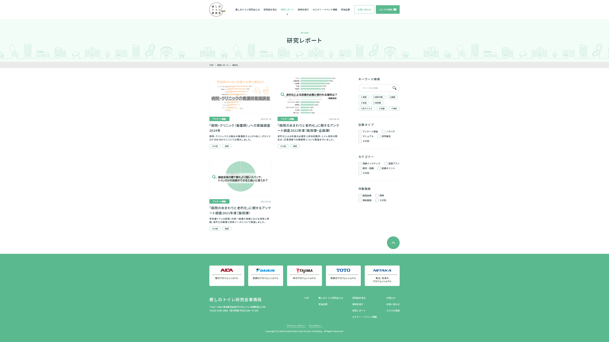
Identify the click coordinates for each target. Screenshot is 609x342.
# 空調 (392, 97)
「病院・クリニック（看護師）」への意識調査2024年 (239, 128)
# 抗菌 (382, 108)
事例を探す (303, 9)
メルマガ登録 (393, 310)
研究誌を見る (270, 9)
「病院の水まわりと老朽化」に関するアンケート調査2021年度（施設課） (240, 210)
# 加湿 (364, 102)
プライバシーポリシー (296, 325)
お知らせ (390, 297)
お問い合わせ (393, 304)
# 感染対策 (378, 97)
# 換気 (394, 108)
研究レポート (287, 9)
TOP (306, 297)
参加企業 (345, 9)
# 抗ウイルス (366, 108)
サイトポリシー (315, 325)
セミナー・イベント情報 (325, 9)
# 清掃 (364, 97)
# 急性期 (377, 102)
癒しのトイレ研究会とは (247, 9)
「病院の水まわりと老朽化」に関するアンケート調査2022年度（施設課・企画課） (308, 128)
